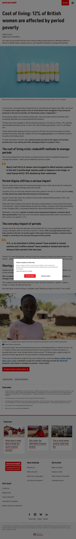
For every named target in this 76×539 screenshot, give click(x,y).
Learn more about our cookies (24, 271)
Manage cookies (45, 276)
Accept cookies (30, 276)
